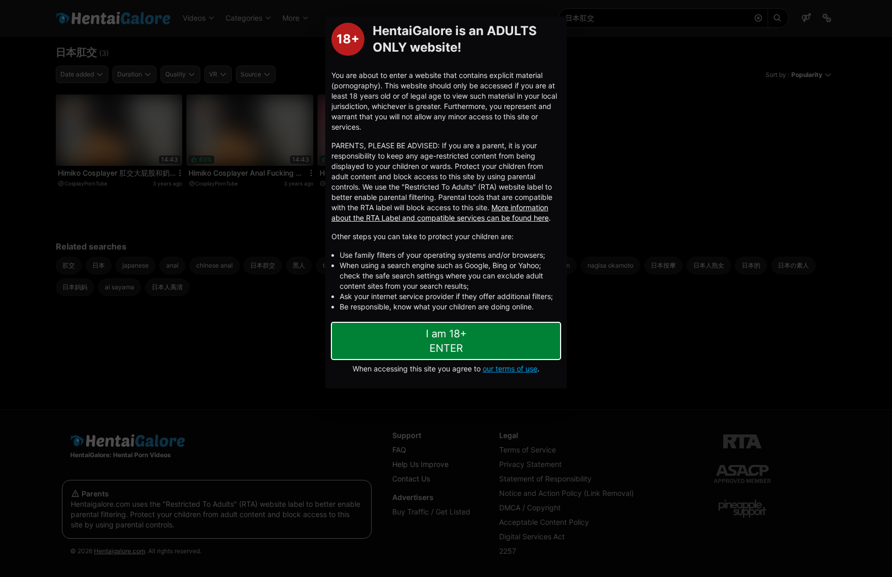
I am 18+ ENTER (446, 341)
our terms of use (510, 368)
